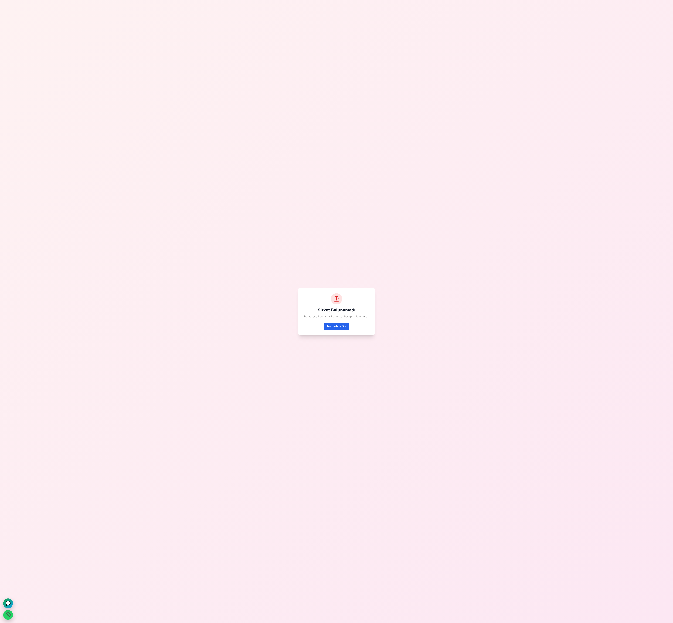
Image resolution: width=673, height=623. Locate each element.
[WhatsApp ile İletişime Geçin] (8, 615)
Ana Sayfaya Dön (336, 326)
